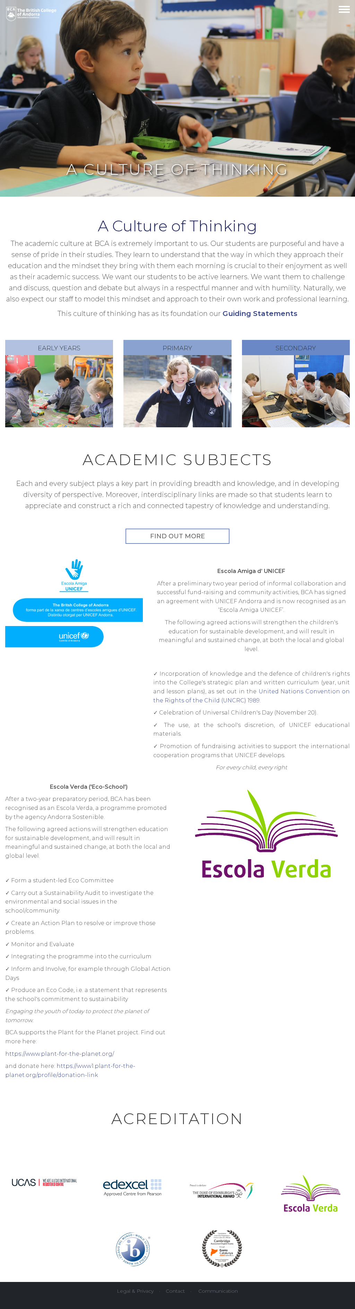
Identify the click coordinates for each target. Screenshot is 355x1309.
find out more (177, 536)
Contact (175, 1291)
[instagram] (330, 1294)
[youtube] (318, 1294)
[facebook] (307, 1294)
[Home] (31, 12)
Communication (218, 1291)
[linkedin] (341, 1294)
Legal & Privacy (135, 1291)
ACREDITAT (160, 1118)
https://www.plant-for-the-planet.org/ (59, 1054)
